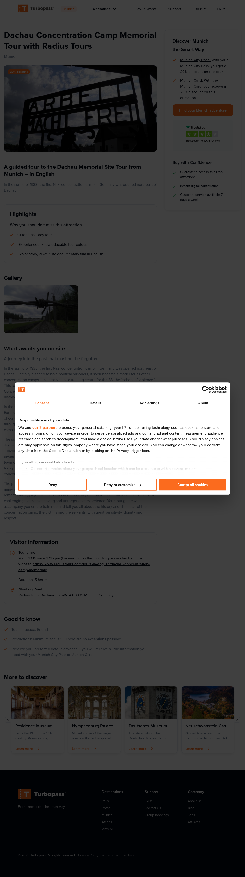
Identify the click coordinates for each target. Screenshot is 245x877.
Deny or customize (119, 485)
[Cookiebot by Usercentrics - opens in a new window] (206, 389)
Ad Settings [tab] (149, 403)
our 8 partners (45, 428)
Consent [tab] (42, 403)
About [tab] (203, 403)
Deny (52, 485)
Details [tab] (95, 403)
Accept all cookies (192, 485)
